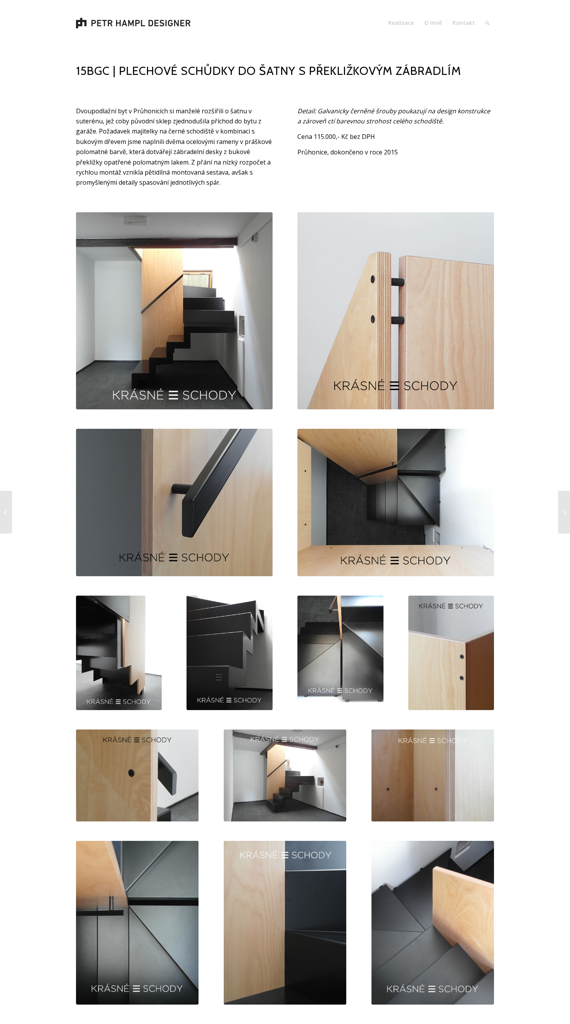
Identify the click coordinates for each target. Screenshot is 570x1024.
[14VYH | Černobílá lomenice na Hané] (6, 512)
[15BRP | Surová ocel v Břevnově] (564, 512)
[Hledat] (487, 23)
